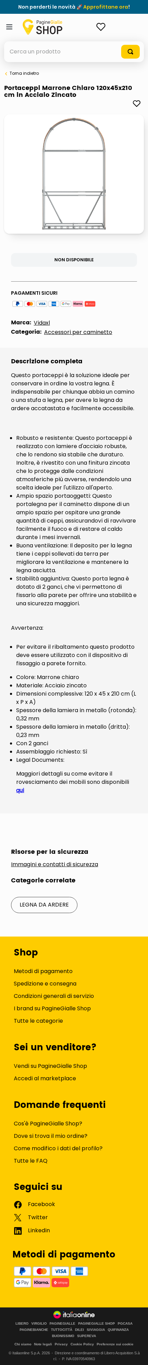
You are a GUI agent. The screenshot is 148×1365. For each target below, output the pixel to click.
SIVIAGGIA (96, 1330)
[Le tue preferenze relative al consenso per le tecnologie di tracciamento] (135, 1352)
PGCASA (125, 1323)
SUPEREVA (86, 1336)
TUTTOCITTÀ (61, 1330)
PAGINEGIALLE (62, 1323)
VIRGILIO (39, 1323)
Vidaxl (42, 323)
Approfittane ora (105, 6)
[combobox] (74, 51)
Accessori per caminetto (78, 332)
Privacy (61, 1344)
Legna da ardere (44, 905)
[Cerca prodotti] (130, 52)
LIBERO (22, 1323)
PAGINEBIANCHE (34, 1330)
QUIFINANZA (118, 1330)
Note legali (43, 1344)
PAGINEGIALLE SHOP (96, 1323)
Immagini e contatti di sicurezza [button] (54, 864)
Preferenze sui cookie (115, 1344)
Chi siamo (22, 1344)
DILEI (79, 1330)
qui (20, 790)
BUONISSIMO (63, 1336)
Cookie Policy (82, 1344)
